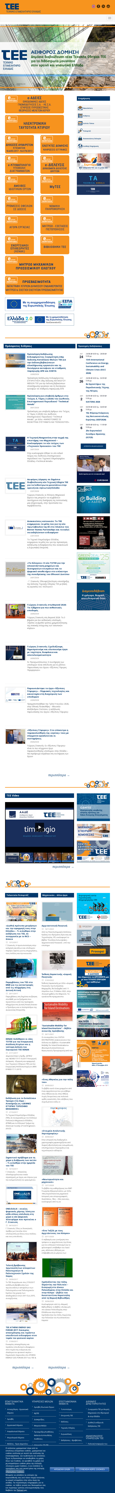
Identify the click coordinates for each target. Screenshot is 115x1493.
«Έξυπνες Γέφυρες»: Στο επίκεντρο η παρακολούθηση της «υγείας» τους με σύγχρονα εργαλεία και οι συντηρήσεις (48, 734)
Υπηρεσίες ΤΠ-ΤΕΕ (41, 1445)
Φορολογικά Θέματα (15, 1437)
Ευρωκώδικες (66, 1434)
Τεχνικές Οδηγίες (68, 1428)
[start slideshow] (41, 87)
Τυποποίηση (66, 1409)
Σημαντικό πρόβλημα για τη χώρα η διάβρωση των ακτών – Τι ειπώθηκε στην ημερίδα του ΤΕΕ (21, 1161)
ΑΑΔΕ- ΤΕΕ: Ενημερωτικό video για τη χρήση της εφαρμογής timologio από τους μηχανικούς (39, 827)
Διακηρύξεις (39, 1419)
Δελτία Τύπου (88, 123)
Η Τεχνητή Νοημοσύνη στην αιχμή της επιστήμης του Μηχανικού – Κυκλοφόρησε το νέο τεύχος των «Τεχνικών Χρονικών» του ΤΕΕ (47, 441)
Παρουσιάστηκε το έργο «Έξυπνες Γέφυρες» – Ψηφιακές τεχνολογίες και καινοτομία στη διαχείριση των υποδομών (48, 692)
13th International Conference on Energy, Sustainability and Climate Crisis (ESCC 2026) (97, 366)
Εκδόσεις (64, 1422)
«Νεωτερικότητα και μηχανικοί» (53, 1180)
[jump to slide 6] (59, 87)
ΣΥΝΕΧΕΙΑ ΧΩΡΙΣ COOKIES (92, 1469)
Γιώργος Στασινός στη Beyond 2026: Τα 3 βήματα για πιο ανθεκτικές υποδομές (46, 607)
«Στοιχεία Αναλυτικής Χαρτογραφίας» (53, 1132)
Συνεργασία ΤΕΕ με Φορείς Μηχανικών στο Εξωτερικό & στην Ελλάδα (98, 1413)
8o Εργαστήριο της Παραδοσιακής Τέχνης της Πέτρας (97, 387)
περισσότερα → (59, 775)
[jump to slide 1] (44, 87)
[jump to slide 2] (47, 87)
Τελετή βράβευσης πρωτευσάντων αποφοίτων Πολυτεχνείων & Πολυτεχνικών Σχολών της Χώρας (20, 1270)
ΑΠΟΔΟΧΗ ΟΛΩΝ (62, 1469)
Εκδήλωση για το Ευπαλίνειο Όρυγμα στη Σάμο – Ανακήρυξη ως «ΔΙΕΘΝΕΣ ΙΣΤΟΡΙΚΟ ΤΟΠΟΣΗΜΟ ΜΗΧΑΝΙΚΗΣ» (21, 1103)
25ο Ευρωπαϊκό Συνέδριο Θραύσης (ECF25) (95, 434)
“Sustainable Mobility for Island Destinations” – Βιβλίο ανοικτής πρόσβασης (56, 1028)
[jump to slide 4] (53, 87)
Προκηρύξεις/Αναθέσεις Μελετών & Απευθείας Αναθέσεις (44, 1435)
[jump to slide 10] (70, 87)
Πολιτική (20, 1490)
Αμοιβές (10, 1419)
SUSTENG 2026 (93, 401)
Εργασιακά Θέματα (15, 1425)
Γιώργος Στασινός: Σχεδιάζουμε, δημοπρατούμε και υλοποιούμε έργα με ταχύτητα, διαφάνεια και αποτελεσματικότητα (47, 650)
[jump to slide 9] (67, 87)
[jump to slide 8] (64, 87)
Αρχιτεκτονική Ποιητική (54, 925)
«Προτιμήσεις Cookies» (15, 1472)
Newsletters (88, 108)
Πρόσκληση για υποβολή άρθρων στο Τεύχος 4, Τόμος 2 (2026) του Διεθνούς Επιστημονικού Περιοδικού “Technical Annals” (48, 400)
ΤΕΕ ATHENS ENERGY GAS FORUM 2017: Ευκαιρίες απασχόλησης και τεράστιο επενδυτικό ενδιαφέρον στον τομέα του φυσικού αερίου (21, 1332)
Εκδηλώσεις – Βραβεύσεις (71, 1440)
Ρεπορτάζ (87, 131)
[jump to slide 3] (50, 87)
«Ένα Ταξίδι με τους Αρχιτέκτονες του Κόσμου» (56, 1232)
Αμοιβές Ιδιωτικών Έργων (44, 1407)
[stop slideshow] (73, 87)
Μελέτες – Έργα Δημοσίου (17, 1444)
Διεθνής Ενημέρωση (91, 146)
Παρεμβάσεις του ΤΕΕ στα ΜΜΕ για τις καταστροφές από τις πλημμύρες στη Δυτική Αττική (19, 986)
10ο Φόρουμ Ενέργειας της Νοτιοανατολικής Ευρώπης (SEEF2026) (97, 416)
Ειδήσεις (86, 116)
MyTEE (36, 1413)
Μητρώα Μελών (40, 1425)
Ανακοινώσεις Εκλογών (92, 139)
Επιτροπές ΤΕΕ (67, 1415)
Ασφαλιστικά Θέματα (15, 1431)
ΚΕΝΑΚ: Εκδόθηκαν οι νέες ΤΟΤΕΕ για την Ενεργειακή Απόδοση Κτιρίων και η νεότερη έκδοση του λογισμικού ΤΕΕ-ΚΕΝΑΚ (19, 1044)
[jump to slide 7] (61, 87)
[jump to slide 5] (56, 87)
